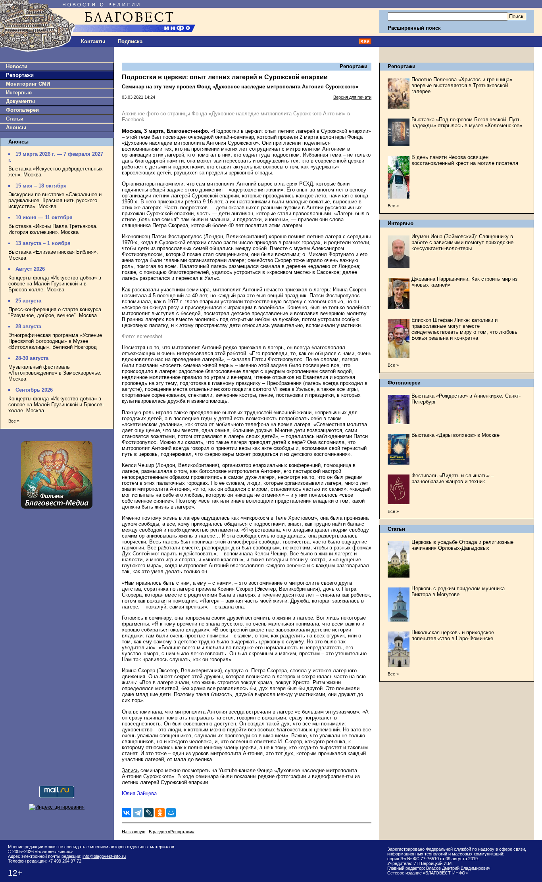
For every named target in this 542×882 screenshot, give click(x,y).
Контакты (93, 41)
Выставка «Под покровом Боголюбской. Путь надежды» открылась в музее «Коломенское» (466, 122)
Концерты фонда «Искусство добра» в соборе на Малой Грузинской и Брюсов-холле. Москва (56, 404)
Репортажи (20, 75)
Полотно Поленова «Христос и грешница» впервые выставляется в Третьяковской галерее (461, 85)
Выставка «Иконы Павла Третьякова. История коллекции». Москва (53, 229)
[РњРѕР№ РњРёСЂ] (171, 812)
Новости (16, 66)
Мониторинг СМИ (28, 84)
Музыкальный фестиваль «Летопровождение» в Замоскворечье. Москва (55, 373)
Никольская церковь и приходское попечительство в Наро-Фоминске (452, 635)
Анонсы (16, 127)
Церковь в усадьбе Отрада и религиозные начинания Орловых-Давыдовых (462, 545)
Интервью (19, 93)
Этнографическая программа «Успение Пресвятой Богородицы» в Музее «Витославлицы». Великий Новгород (55, 341)
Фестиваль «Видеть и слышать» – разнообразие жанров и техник (452, 478)
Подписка (130, 41)
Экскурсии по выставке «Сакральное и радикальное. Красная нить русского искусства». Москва (55, 200)
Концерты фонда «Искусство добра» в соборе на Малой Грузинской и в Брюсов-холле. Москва (54, 284)
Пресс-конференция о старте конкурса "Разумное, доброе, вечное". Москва (54, 312)
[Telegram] (137, 812)
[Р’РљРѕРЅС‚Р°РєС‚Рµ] (126, 812)
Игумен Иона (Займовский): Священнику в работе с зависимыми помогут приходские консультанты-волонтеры (462, 242)
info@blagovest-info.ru (104, 856)
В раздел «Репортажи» (171, 831)
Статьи (14, 119)
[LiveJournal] (149, 812)
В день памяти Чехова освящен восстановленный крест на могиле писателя (464, 160)
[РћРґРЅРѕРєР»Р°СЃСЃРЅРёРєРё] (160, 812)
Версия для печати (352, 97)
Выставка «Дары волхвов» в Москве (455, 435)
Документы (20, 101)
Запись (130, 770)
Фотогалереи (22, 110)
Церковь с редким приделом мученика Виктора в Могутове (458, 591)
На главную (133, 831)
